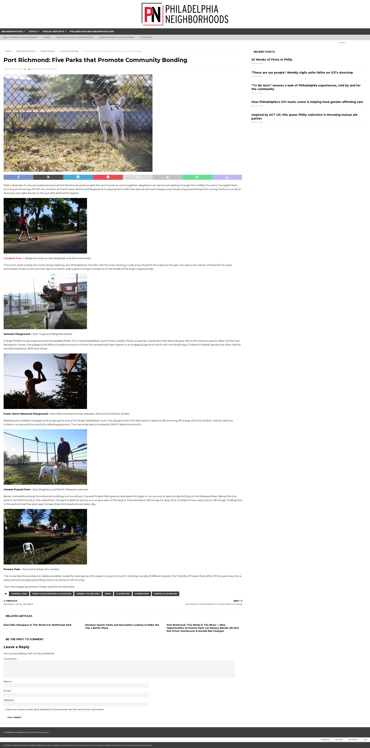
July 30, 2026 (258, 63)
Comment (10, 658)
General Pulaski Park (88, 594)
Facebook (324, 740)
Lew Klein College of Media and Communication (115, 745)
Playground (123, 594)
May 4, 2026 (258, 122)
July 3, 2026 (258, 93)
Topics (32, 31)
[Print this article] (167, 177)
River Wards (47, 51)
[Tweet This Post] (48, 177)
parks (108, 594)
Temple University (144, 745)
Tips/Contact (146, 37)
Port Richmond (38, 69)
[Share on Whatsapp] (197, 177)
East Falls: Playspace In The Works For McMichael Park (37, 625)
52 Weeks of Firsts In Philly (271, 59)
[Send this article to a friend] (138, 177)
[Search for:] (351, 42)
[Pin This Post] (108, 177)
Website (9, 700)
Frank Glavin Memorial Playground (51, 594)
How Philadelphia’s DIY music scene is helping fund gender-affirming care (307, 102)
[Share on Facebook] (18, 177)
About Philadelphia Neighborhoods (20, 37)
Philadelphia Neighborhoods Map (92, 31)
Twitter (339, 740)
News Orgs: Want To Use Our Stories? (117, 37)
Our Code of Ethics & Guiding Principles (75, 37)
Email (7, 690)
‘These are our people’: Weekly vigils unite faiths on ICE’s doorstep (302, 72)
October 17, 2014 (15, 69)
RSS (365, 740)
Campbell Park (13, 258)
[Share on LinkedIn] (78, 177)
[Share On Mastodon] (227, 177)
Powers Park (142, 594)
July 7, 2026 (258, 76)
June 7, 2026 (258, 106)
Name (8, 681)
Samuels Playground (165, 594)
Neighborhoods (12, 31)
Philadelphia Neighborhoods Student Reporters (26, 732)
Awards (46, 37)
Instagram (353, 740)
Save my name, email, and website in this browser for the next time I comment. (55, 709)
